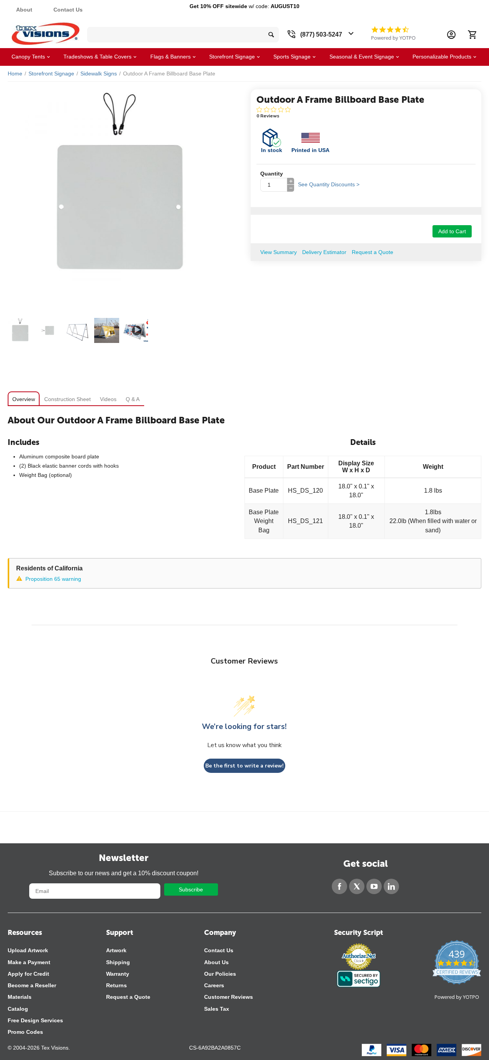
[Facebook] (339, 886)
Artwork (116, 950)
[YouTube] (374, 886)
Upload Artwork (28, 950)
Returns (116, 985)
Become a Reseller (32, 985)
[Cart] (472, 35)
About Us (216, 962)
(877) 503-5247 (321, 34)
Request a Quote (128, 997)
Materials (20, 997)
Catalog (18, 1009)
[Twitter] (356, 886)
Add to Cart (452, 231)
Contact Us (68, 10)
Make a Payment (29, 962)
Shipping (118, 962)
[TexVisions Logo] (46, 31)
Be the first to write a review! (244, 765)
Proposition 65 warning (53, 579)
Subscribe (191, 889)
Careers (214, 985)
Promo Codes (25, 1032)
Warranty (117, 974)
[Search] (271, 35)
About (24, 10)
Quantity (271, 174)
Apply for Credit (28, 974)
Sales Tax (216, 1009)
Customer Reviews (228, 997)
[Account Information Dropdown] (451, 35)
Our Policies (220, 974)
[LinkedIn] (391, 886)
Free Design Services (35, 1020)
